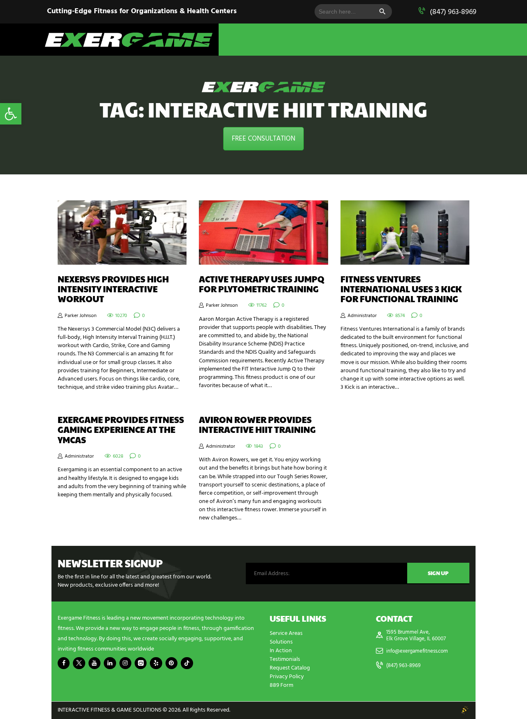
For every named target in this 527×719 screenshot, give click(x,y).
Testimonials (285, 659)
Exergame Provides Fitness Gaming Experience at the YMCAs (121, 429)
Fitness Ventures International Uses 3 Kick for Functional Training (401, 289)
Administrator (362, 316)
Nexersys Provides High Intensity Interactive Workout (113, 289)
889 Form (281, 685)
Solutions (281, 642)
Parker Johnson (80, 316)
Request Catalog (290, 668)
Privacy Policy (287, 676)
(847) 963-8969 (453, 12)
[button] (10, 114)
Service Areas (286, 633)
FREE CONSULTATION (263, 138)
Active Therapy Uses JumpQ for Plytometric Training (261, 284)
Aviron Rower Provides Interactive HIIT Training (257, 425)
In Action (281, 651)
